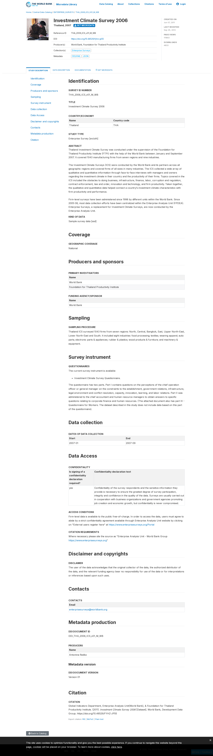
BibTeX (90, 719)
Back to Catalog (38, 733)
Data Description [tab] (61, 70)
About (121, 4)
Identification (37, 78)
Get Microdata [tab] (104, 70)
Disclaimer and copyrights (45, 121)
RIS (83, 719)
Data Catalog (106, 4)
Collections (134, 4)
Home (28, 12)
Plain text (99, 719)
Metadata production (42, 133)
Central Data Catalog (42, 12)
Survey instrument (41, 103)
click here (116, 746)
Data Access (37, 115)
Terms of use (165, 4)
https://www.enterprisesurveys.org (88, 540)
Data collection (39, 109)
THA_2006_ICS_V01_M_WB (87, 12)
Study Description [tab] (38, 70)
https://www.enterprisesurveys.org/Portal (131, 524)
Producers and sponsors (44, 90)
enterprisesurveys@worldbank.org (88, 609)
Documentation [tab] (83, 70)
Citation (35, 139)
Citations (149, 4)
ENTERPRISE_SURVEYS (64, 12)
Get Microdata (85, 25)
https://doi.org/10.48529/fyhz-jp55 (87, 39)
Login (183, 4)
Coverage (36, 84)
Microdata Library (66, 4)
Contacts (35, 127)
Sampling (36, 96)
